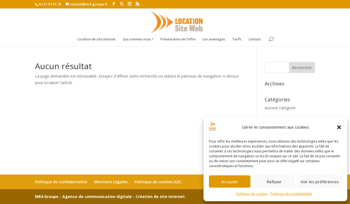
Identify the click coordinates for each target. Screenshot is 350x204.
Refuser (274, 181)
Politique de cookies (252, 193)
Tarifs (236, 39)
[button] (339, 127)
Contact (255, 39)
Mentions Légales (110, 181)
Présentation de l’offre (178, 39)
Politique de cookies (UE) (158, 181)
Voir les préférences (320, 181)
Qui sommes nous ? (138, 39)
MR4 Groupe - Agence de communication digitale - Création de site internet (110, 196)
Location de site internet (96, 39)
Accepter (229, 181)
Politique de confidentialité (291, 193)
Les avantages (214, 39)
